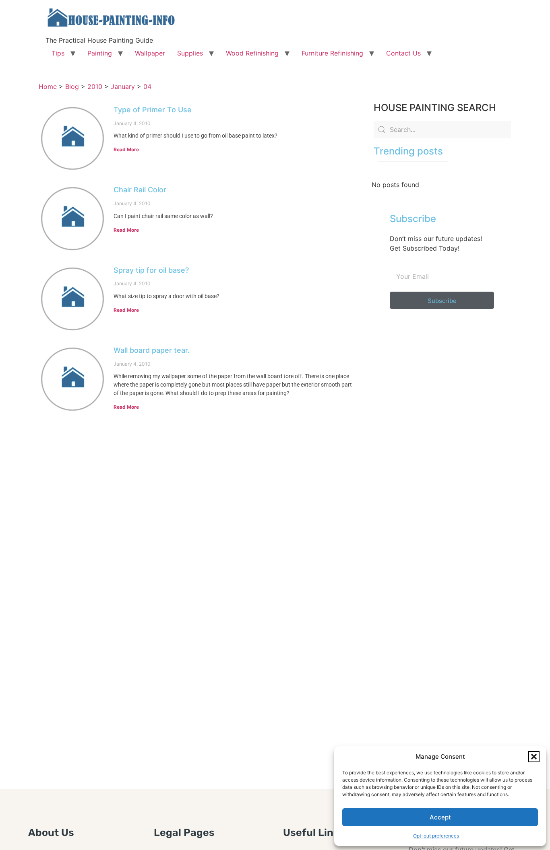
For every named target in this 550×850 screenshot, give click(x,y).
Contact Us (403, 53)
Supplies (190, 53)
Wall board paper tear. (152, 350)
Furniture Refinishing (332, 53)
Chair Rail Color (140, 189)
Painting (99, 53)
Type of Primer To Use (153, 109)
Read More (126, 149)
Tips (58, 53)
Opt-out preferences (436, 836)
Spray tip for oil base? (151, 270)
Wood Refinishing (252, 53)
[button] (534, 757)
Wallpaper (150, 53)
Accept (440, 817)
